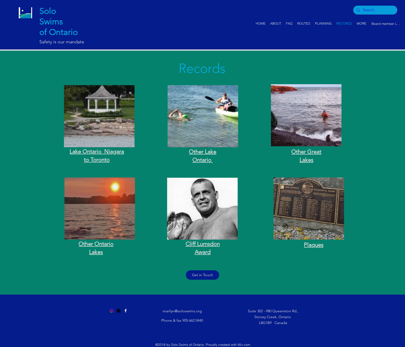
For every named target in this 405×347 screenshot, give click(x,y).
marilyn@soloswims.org (182, 311)
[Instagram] (111, 310)
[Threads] (118, 310)
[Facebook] (125, 310)
